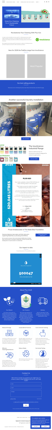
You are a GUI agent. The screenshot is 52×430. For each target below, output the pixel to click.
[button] (37, 2)
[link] (47, 2)
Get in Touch (26, 138)
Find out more (34, 158)
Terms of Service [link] (35, 408)
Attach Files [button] (13, 398)
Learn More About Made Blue (42, 235)
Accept (45, 426)
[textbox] (26, 384)
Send (26, 405)
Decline (35, 426)
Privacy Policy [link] (29, 408)
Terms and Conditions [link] (22, 417)
